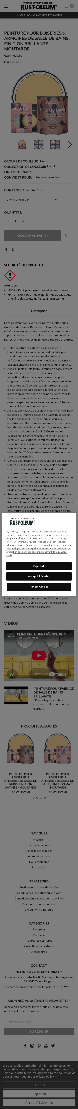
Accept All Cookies (39, 576)
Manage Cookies (39, 587)
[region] (39, 554)
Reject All (39, 566)
